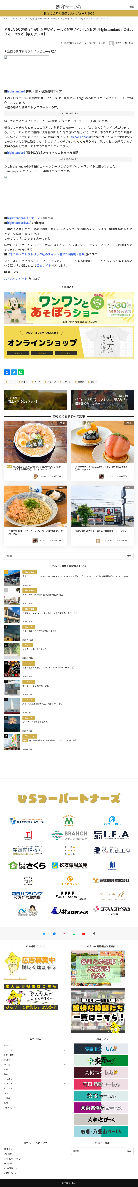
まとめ (7, 1064)
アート (11, 381)
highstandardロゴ (19, 222)
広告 (6, 1102)
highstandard (16, 91)
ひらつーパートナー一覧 (15, 978)
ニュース (8, 1050)
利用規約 (8, 1153)
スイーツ (51, 381)
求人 (6, 1093)
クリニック (9, 1078)
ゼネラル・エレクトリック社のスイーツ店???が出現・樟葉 (46, 254)
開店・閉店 (9, 1054)
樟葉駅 (80, 381)
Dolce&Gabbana (79, 137)
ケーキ (37, 381)
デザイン (66, 381)
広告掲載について (12, 1168)
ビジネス (8, 1088)
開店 (92, 381)
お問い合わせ (10, 1107)
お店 (6, 1069)
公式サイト (44, 265)
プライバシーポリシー (14, 1158)
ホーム (7, 1045)
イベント (8, 1083)
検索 (129, 555)
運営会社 (8, 1163)
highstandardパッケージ (23, 218)
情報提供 (8, 1149)
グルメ (131, 43)
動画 (6, 1074)
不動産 (7, 1097)
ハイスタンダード (15, 278)
